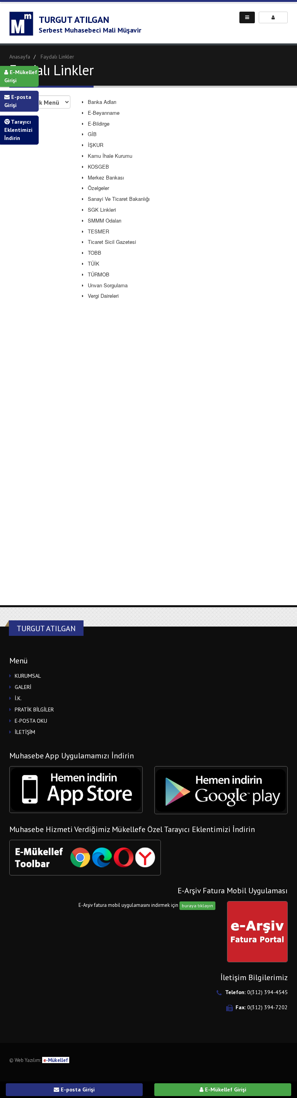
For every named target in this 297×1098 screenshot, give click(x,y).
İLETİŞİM (25, 732)
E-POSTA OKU (31, 720)
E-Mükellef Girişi (20, 76)
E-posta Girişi (17, 101)
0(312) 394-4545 (267, 992)
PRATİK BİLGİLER (34, 709)
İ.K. (18, 698)
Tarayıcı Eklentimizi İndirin (18, 130)
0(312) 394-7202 (267, 1007)
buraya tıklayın (197, 905)
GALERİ (23, 687)
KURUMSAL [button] (28, 675)
